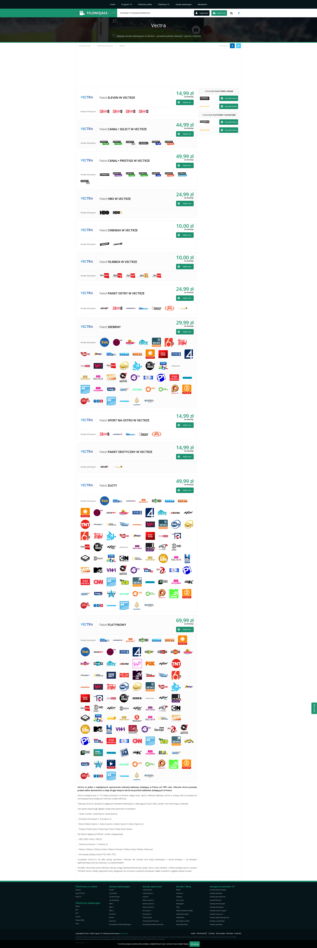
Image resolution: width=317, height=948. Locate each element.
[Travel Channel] (111, 389)
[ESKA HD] (124, 389)
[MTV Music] (174, 593)
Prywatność (202, 933)
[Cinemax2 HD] (117, 244)
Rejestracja (221, 13)
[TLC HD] (124, 675)
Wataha (179, 897)
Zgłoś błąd (314, 708)
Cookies (211, 933)
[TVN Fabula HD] (150, 366)
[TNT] (85, 524)
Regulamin (124, 933)
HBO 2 (111, 907)
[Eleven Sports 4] (143, 111)
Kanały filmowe (215, 900)
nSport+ (146, 897)
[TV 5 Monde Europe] (124, 401)
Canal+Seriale (114, 897)
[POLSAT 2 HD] (186, 389)
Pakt (178, 907)
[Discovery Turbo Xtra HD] (189, 582)
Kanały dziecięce (216, 893)
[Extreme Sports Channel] (169, 308)
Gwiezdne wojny (182, 914)
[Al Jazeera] (137, 401)
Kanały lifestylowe (217, 907)
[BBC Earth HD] (98, 752)
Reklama (229, 933)
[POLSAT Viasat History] (187, 558)
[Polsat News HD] (137, 582)
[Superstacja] (163, 354)
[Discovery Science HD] (163, 582)
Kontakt (237, 933)
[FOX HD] (150, 664)
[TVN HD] (104, 342)
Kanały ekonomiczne (217, 897)
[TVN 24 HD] (176, 524)
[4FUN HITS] (150, 389)
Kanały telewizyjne (184, 4)
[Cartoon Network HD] (124, 558)
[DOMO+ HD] (98, 664)
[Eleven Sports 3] (130, 111)
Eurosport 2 (147, 914)
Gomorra (179, 893)
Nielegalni (180, 903)
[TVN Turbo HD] (175, 512)
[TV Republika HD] (176, 536)
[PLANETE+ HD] (175, 651)
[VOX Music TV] (148, 570)
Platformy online (145, 4)
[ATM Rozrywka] (111, 377)
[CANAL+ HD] (143, 143)
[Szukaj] (231, 13)
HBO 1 (111, 903)
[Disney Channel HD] (124, 524)
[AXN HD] (188, 512)
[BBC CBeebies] (189, 741)
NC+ (77, 910)
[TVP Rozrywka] (98, 389)
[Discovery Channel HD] (98, 524)
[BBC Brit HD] (111, 675)
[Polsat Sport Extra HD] (143, 308)
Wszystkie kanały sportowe (153, 924)
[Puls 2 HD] (85, 401)
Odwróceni (180, 917)
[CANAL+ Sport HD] (104, 143)
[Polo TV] (175, 389)
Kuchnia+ (112, 921)
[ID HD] (124, 752)
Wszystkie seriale (182, 921)
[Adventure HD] (137, 718)
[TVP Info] (85, 366)
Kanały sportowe (216, 924)
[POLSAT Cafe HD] (133, 729)
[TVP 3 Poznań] (176, 354)
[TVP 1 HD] (124, 354)
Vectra (78, 916)
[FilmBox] (104, 275)
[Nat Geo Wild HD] (137, 558)
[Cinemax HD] (104, 244)
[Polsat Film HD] (150, 547)
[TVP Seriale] (137, 547)
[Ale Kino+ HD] (162, 652)
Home (112, 4)
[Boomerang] (85, 558)
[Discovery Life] (163, 558)
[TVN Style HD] (137, 663)
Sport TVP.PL (80, 893)
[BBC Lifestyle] (159, 729)
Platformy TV (163, 4)
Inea (77, 923)
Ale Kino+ (112, 914)
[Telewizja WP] (98, 366)
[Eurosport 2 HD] (130, 308)
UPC (77, 913)
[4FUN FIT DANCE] (163, 389)
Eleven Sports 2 (148, 903)
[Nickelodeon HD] (137, 524)
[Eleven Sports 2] (117, 111)
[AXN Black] (111, 547)
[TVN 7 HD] (117, 342)
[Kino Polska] (163, 547)
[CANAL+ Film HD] (156, 143)
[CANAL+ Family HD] (169, 143)
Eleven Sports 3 (148, 907)
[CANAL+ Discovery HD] (182, 174)
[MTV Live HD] (137, 675)
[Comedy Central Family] (98, 558)
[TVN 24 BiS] (124, 365)
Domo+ (111, 917)
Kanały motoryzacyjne (218, 910)
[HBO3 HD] (117, 212)
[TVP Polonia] (174, 377)
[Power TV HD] (137, 389)
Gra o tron (180, 900)
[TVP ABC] (163, 366)
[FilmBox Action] (156, 276)
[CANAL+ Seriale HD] (117, 174)
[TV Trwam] (182, 342)
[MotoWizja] (156, 308)
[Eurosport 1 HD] (130, 501)
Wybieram (187, 102)
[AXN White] (111, 708)
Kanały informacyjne (217, 903)
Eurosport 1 (147, 910)
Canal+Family (114, 900)
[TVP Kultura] (98, 377)
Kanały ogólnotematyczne (219, 917)
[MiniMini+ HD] (130, 342)
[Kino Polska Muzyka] (123, 377)
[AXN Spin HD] (163, 698)
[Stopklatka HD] (176, 366)
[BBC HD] (137, 698)
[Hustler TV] (104, 308)
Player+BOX (80, 920)
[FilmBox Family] (130, 275)
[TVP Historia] (85, 378)
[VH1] (111, 570)
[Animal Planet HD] (163, 752)
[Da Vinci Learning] (111, 718)
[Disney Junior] (150, 675)
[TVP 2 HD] (137, 354)
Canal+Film (113, 893)
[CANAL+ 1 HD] (130, 143)
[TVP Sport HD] (143, 501)
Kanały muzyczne (216, 914)
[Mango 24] (98, 354)
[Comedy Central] (176, 547)
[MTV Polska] (98, 570)
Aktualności (202, 4)
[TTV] (137, 365)
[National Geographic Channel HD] (111, 524)
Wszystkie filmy (182, 924)
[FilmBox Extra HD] (117, 275)
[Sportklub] (111, 512)
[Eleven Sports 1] (104, 111)
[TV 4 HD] (189, 354)
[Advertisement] (158, 67)
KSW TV (78, 897)
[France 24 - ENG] (85, 389)
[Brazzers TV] (182, 308)
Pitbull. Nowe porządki (184, 910)
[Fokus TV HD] (187, 377)
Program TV (126, 4)
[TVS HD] (98, 401)
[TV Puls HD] (85, 354)
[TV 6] (169, 342)
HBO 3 (111, 910)
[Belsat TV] (149, 401)
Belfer (178, 890)
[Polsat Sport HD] (111, 354)
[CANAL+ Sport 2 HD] (117, 143)
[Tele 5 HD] (161, 570)
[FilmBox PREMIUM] (143, 276)
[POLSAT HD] (150, 354)
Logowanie (203, 13)
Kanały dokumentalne (218, 890)
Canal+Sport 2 (148, 893)
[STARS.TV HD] (111, 593)
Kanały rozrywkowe (217, 921)
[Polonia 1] (161, 378)
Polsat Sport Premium (151, 921)
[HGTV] (143, 342)
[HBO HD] (104, 213)
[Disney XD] (124, 582)
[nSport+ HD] (156, 500)
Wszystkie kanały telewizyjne (120, 924)
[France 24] (111, 401)
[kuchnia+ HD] (149, 652)
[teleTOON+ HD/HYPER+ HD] (85, 663)
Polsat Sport (147, 917)
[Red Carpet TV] (148, 377)
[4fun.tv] (135, 377)
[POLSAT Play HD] (111, 764)
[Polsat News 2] (156, 342)
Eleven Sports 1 (148, 900)
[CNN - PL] (98, 582)
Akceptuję (194, 944)
